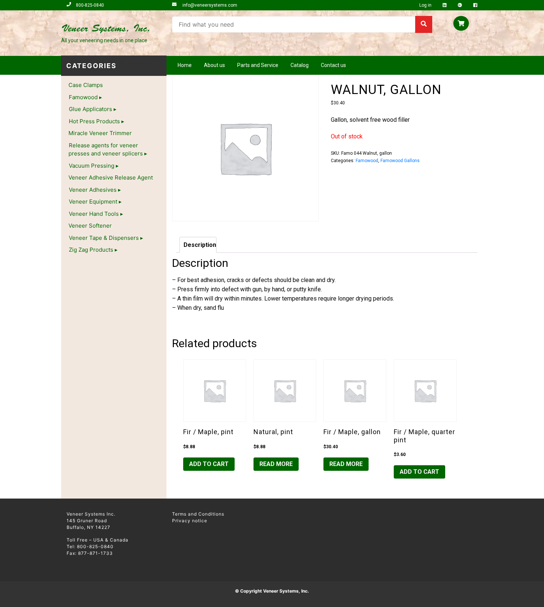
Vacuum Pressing (91, 165)
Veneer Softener (90, 225)
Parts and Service (257, 65)
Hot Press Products (94, 121)
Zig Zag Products (91, 249)
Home (185, 65)
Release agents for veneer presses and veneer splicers (105, 149)
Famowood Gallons (400, 160)
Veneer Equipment (93, 201)
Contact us (333, 65)
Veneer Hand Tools (94, 213)
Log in (426, 5)
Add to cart (209, 463)
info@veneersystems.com (209, 5)
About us (214, 65)
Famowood (83, 97)
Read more (276, 463)
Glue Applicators (90, 109)
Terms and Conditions (198, 514)
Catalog (300, 65)
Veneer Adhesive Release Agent (110, 177)
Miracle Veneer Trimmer (100, 133)
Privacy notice (189, 520)
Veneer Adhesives (93, 189)
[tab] (197, 245)
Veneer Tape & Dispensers (104, 237)
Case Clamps (85, 84)
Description (200, 244)
